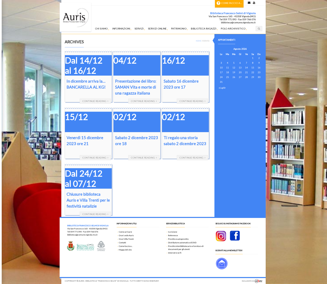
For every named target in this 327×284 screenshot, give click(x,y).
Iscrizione (172, 232)
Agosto (237, 49)
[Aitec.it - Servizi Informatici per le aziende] (258, 281)
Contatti (122, 242)
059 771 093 (76, 231)
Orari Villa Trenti (126, 239)
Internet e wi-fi (174, 252)
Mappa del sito (125, 249)
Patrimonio (179, 28)
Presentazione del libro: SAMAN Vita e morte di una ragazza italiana (135, 87)
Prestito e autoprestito (178, 239)
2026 (244, 49)
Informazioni (121, 28)
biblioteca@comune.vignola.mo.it (82, 234)
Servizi (139, 28)
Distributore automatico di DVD (182, 242)
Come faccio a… (231, 3)
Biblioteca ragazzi (203, 28)
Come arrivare (125, 232)
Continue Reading (94, 101)
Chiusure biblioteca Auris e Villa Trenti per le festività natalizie (88, 200)
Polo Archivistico (233, 28)
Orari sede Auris (126, 235)
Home (198, 41)
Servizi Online (157, 28)
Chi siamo (101, 28)
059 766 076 (92, 231)
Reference (173, 235)
